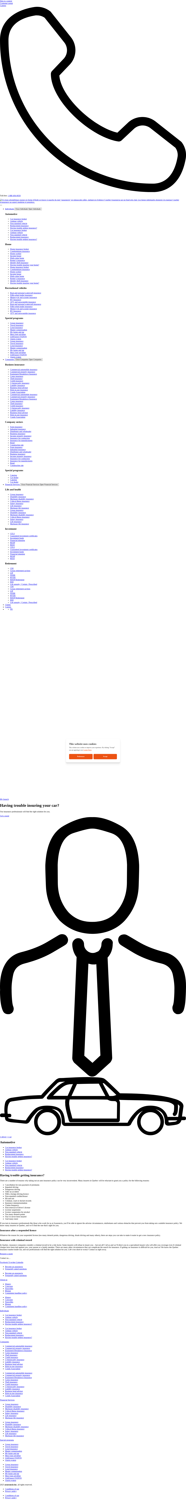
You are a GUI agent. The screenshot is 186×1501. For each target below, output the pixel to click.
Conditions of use (12, 1489)
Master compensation (18, 330)
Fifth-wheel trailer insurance (21, 295)
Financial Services (7, 1400)
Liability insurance (17, 385)
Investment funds (17, 538)
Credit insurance (16, 381)
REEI (12, 545)
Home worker (15, 254)
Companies (4, 1342)
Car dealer (14, 477)
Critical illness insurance (19, 501)
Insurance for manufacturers (21, 440)
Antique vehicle (16, 221)
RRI (12, 582)
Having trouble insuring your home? (24, 265)
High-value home (17, 258)
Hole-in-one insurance (19, 390)
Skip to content (6, 1)
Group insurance (16, 323)
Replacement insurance (19, 226)
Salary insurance (16, 503)
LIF (11, 573)
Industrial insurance (18, 429)
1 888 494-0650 (14, 196)
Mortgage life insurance (19, 508)
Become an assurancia (14, 1267)
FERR (12, 575)
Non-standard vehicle (18, 223)
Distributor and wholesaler (20, 431)
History (8, 1284)
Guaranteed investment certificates (23, 536)
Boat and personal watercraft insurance (25, 293)
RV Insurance (15, 300)
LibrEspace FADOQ (18, 337)
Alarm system (15, 339)
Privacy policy (11, 1491)
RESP (12, 543)
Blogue (8, 1291)
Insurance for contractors (20, 438)
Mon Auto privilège (18, 334)
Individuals (4, 1311)
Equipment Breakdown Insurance (23, 374)
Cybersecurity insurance (19, 383)
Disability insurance (18, 497)
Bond (12, 443)
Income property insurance (20, 436)
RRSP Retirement (17, 580)
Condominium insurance (20, 251)
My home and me (17, 332)
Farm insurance (16, 427)
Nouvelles (9, 1289)
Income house (15, 256)
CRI (12, 568)
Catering (13, 475)
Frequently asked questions (16, 1269)
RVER (13, 577)
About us (3, 1280)
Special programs (7, 1440)
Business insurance (17, 434)
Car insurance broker (18, 219)
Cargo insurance (16, 376)
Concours (9, 1286)
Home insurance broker (19, 249)
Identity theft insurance (19, 263)
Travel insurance (16, 325)
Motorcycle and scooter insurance (23, 297)
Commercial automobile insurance (23, 369)
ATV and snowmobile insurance (23, 302)
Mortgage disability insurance (22, 499)
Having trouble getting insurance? (23, 228)
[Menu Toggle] (1, 205)
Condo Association (17, 392)
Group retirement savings (20, 571)
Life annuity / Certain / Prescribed (23, 584)
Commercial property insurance (22, 372)
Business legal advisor (19, 388)
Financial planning (17, 540)
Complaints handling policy (16, 1293)
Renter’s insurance (17, 260)
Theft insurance (16, 379)
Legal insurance (16, 328)
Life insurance (16, 506)
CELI (12, 534)
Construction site (17, 445)
